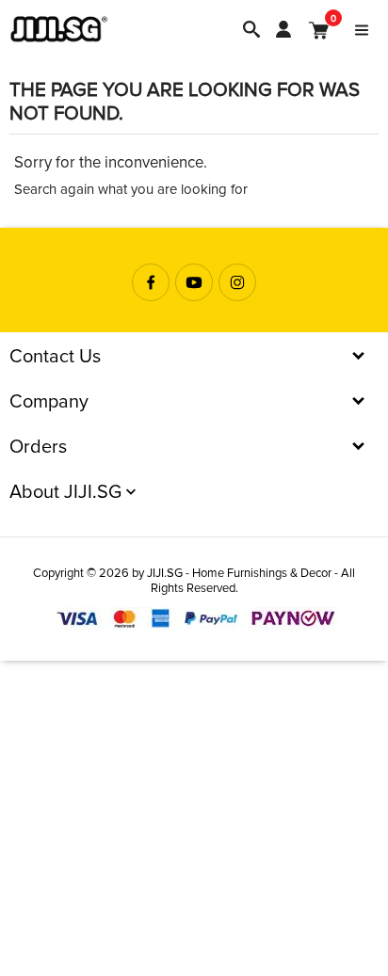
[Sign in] (283, 29)
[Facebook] (151, 282)
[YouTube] (194, 282)
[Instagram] (237, 282)
